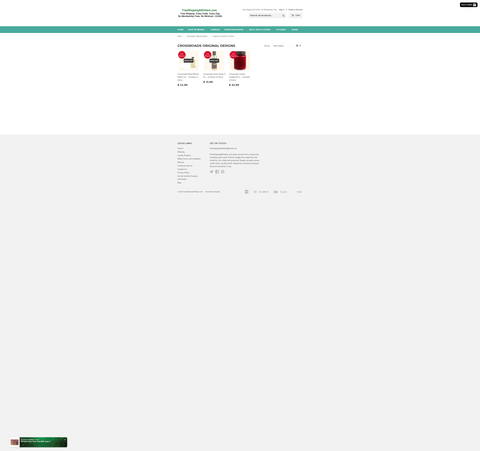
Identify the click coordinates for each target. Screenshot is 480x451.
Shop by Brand (196, 29)
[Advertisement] (240, 109)
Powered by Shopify (213, 191)
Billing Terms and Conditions (189, 158)
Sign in (282, 9)
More (295, 29)
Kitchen (281, 29)
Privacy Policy (183, 172)
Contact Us (182, 169)
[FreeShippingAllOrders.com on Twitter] (212, 172)
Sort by (267, 45)
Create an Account (295, 9)
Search (180, 148)
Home (181, 29)
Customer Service (185, 165)
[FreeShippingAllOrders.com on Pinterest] (222, 172)
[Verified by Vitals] (23, 445)
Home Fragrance (234, 29)
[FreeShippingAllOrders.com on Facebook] (217, 172)
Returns (181, 162)
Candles (215, 29)
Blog (179, 182)
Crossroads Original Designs (197, 36)
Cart (297, 15)
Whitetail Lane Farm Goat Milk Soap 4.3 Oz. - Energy (36, 441)
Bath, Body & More (260, 29)
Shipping (181, 151)
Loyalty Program (184, 155)
